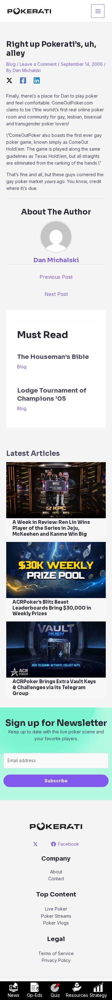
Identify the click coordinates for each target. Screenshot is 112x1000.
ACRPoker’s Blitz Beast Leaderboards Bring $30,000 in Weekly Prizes (51, 608)
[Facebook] (23, 80)
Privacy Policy (56, 960)
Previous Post (56, 277)
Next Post (56, 294)
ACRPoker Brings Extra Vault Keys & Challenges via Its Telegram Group (54, 687)
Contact (56, 878)
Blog (11, 64)
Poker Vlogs (56, 922)
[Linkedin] (37, 80)
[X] (9, 80)
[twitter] (36, 844)
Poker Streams (56, 916)
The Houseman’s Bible (53, 357)
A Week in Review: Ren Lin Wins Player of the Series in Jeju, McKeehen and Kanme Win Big (51, 528)
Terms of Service (56, 953)
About (56, 871)
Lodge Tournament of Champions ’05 (51, 395)
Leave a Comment (38, 64)
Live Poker (56, 908)
